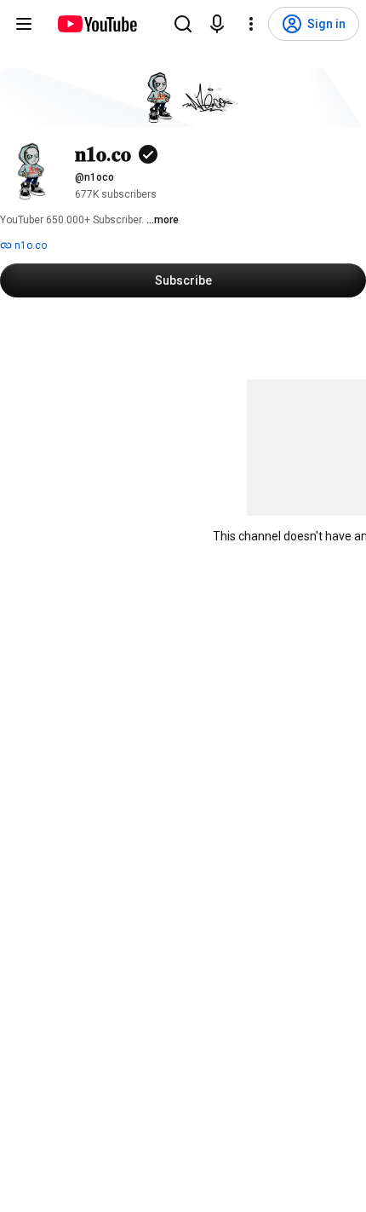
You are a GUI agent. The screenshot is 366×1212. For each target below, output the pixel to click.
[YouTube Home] (96, 24)
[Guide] (24, 24)
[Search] (183, 24)
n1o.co (29, 245)
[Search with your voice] (217, 24)
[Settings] (251, 24)
